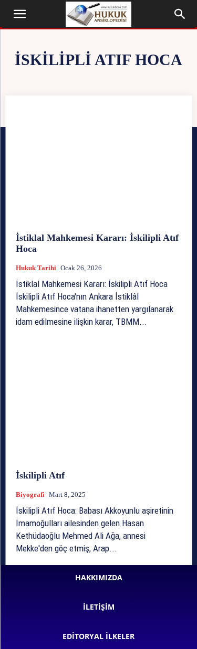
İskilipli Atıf (40, 475)
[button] (20, 14)
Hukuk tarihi (36, 268)
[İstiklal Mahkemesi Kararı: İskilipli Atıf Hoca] (98, 164)
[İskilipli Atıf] (98, 402)
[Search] (180, 14)
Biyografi (30, 494)
